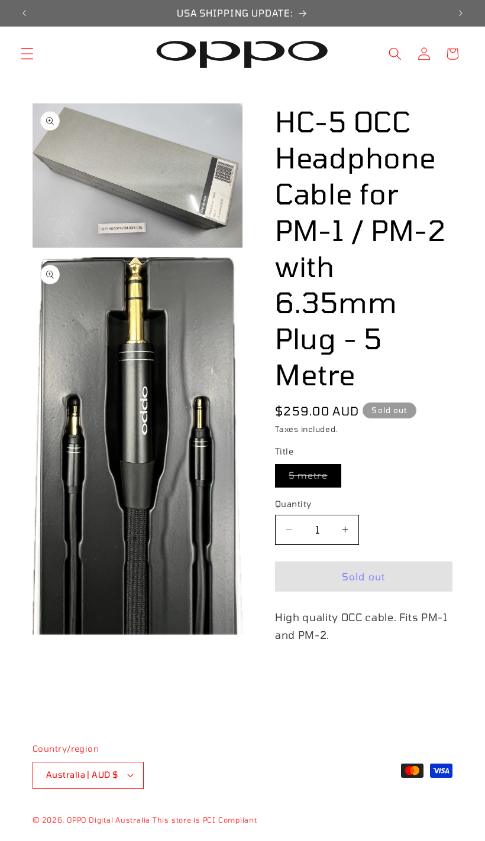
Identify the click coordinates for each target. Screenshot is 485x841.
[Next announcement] (461, 13)
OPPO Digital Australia (108, 820)
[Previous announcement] (24, 13)
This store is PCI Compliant (205, 820)
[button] (27, 54)
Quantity (293, 504)
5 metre (315, 478)
